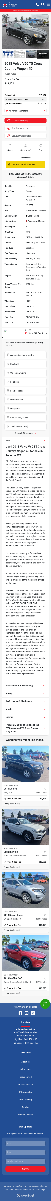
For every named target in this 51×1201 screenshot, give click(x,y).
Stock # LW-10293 (11, 912)
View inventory (25, 1099)
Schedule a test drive (20, 128)
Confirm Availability (20, 120)
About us (25, 1062)
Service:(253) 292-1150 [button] (27, 1043)
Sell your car (25, 1069)
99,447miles (41, 855)
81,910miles (41, 982)
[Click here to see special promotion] (25, 10)
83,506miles (41, 919)
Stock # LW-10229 (11, 785)
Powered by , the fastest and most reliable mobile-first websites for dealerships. (25, 1188)
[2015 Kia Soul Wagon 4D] (25, 764)
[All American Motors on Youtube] (25, 1012)
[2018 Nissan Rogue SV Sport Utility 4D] (25, 890)
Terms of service (25, 1114)
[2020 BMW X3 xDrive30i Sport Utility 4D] (25, 827)
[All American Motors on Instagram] (32, 1012)
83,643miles (41, 792)
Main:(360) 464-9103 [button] (27, 1039)
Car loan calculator (25, 1084)
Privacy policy (25, 1092)
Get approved (26, 1077)
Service (25, 1107)
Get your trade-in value (21, 136)
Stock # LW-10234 (11, 975)
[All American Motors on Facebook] (19, 1012)
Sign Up (25, 1169)
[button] (37, 4)
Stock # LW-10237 (11, 848)
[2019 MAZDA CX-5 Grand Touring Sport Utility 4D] (25, 953)
